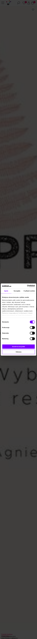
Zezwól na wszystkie (18, 346)
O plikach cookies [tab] (29, 291)
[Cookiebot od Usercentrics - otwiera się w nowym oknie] (27, 286)
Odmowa (18, 352)
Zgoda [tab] (6, 291)
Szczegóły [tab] (17, 291)
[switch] (32, 327)
